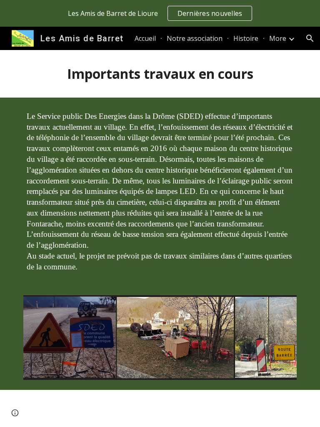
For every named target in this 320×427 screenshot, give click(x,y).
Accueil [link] (145, 38)
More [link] (277, 38)
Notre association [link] (194, 38)
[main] (159, 74)
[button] (310, 38)
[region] (160, 13)
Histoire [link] (245, 38)
